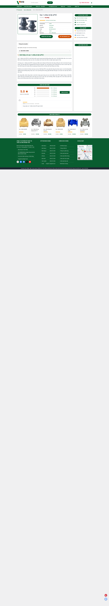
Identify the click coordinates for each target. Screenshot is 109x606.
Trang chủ (20, 9)
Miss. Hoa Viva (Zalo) (81, 22)
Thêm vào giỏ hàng (46, 36)
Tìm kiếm (50, 2)
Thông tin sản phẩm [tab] (23, 44)
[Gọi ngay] (106, 595)
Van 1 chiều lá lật (27, 9)
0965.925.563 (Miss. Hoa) (82, 20)
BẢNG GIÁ (63, 6)
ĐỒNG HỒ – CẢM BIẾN (40, 6)
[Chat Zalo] (106, 599)
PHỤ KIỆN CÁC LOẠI (53, 6)
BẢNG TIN (77, 6)
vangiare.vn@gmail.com (81, 24)
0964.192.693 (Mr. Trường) (82, 18)
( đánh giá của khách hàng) (50, 20)
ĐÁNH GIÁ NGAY (64, 92)
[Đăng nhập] (91, 2)
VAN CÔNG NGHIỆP (28, 6)
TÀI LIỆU (69, 6)
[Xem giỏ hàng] (91, 6)
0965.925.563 (85, 2)
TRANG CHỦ (19, 6)
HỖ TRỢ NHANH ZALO (65, 36)
